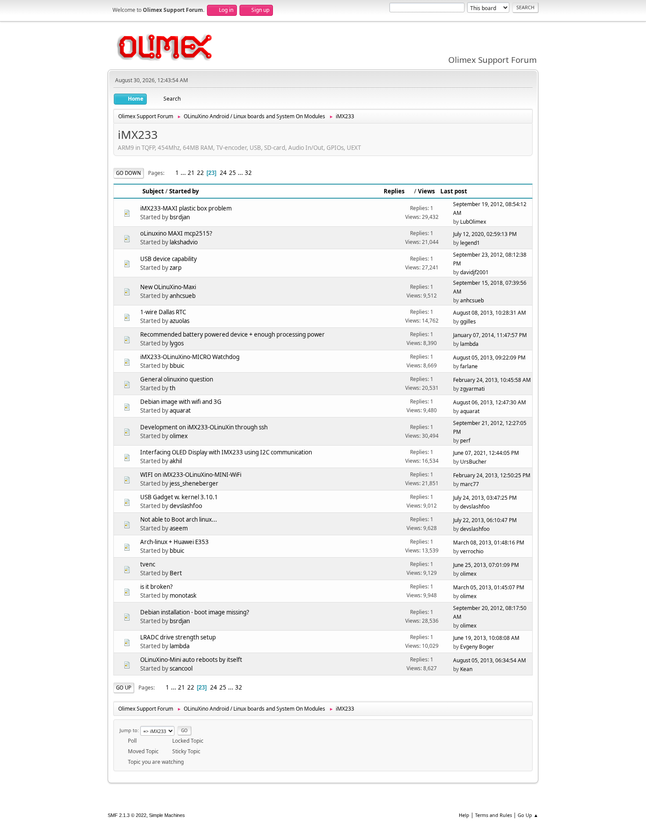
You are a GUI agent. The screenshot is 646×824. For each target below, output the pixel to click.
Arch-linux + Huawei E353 (174, 542)
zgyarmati (472, 388)
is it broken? (156, 587)
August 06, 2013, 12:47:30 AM (489, 402)
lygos (177, 343)
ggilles (468, 321)
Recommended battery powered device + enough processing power (232, 334)
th (172, 388)
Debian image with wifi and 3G (180, 402)
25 (232, 173)
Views (426, 191)
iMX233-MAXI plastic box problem (186, 208)
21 (191, 173)
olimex (179, 436)
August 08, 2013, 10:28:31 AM (489, 312)
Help (464, 815)
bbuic (177, 366)
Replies (394, 191)
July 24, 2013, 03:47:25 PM (485, 497)
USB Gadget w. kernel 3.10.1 (179, 497)
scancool (181, 668)
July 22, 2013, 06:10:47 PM (485, 520)
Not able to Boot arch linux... (178, 519)
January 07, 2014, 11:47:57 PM (490, 335)
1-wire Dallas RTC (163, 312)
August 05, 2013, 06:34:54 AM (489, 660)
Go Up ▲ (528, 815)
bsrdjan (180, 217)
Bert (176, 573)
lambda (469, 344)
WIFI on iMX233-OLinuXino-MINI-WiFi (190, 475)
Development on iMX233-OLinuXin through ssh (204, 427)
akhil (176, 461)
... (184, 173)
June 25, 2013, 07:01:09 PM (486, 565)
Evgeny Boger (477, 646)
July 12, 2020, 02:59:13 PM (485, 234)
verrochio (471, 551)
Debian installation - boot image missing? (194, 612)
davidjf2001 (474, 272)
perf (465, 440)
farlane (469, 366)
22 (200, 173)
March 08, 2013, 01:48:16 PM (488, 542)
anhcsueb (183, 296)
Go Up (123, 687)
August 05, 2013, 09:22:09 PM (489, 357)
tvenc (147, 564)
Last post (453, 191)
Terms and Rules (493, 815)
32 (248, 173)
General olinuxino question (176, 379)
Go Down (128, 173)
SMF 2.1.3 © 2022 (127, 815)
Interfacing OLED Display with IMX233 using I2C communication (226, 452)
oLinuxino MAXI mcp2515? (176, 233)
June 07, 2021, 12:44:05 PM (486, 453)
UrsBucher (473, 461)
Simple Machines (167, 815)
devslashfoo (186, 506)
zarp (175, 268)
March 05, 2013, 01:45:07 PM (488, 587)
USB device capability (168, 259)
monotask (183, 595)
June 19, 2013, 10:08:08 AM (486, 638)
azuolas (179, 321)
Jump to (129, 730)
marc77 (469, 484)
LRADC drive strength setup (178, 637)
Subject (153, 191)
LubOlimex (473, 221)
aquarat (180, 410)
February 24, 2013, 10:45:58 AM (492, 380)
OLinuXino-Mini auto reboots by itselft (191, 660)
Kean (466, 669)
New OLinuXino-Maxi (168, 287)
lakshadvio (184, 242)
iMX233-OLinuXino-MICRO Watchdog (190, 357)
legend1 (470, 243)
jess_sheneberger (194, 483)
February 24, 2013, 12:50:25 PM (491, 475)
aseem (179, 528)
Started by (184, 191)
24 (223, 173)
